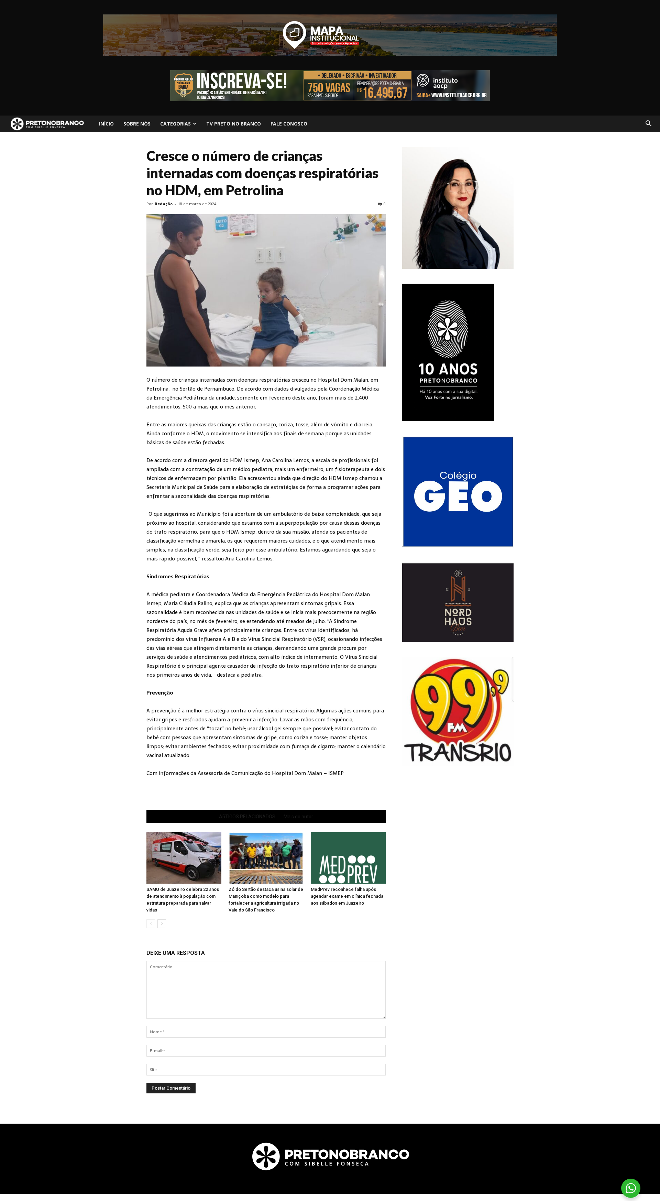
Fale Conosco (289, 123)
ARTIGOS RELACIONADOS (247, 816)
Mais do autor (298, 816)
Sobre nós (137, 123)
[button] (648, 124)
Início (106, 123)
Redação (164, 203)
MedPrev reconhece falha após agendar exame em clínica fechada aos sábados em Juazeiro (347, 896)
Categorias (175, 123)
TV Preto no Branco (233, 123)
